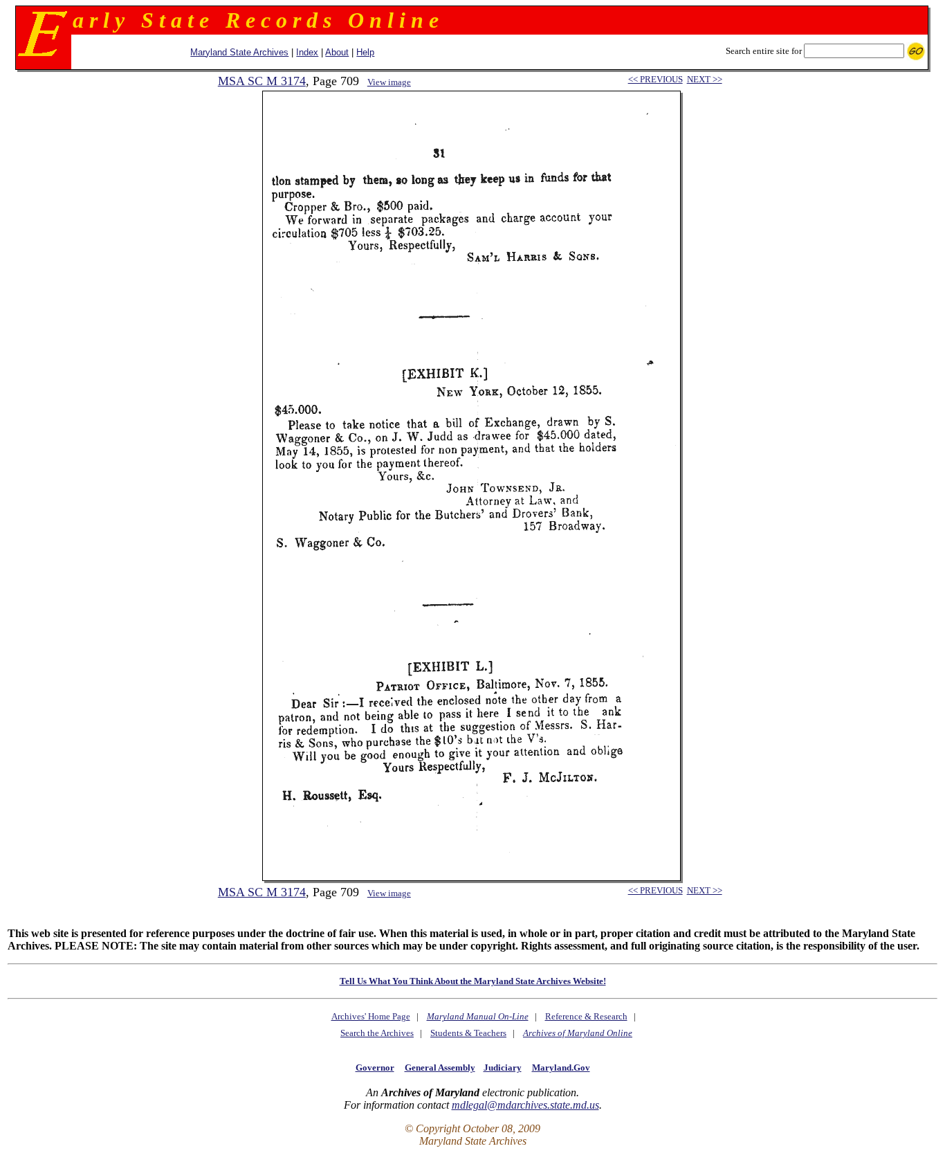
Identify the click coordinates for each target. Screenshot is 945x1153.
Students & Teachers (468, 1033)
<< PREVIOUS (655, 79)
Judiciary (503, 1067)
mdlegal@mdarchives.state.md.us (525, 1105)
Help (365, 52)
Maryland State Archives (239, 52)
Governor (375, 1067)
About (337, 52)
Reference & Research (586, 1016)
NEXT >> (704, 79)
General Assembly (440, 1067)
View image (389, 82)
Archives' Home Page (370, 1016)
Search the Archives (377, 1033)
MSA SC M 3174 (262, 81)
